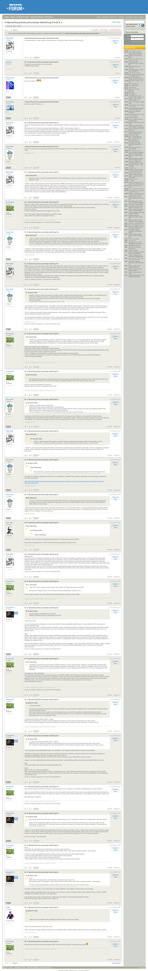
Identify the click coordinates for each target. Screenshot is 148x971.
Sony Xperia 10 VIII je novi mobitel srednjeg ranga (135, 132)
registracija (105, 17)
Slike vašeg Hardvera (134, 150)
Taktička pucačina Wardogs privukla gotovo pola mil (136, 194)
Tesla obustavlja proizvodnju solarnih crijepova (136, 213)
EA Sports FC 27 (133, 179)
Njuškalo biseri (132, 168)
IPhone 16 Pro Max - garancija (134, 89)
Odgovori (115, 40)
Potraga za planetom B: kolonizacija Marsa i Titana (135, 162)
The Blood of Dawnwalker (135, 204)
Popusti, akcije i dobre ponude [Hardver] (134, 266)
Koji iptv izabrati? (133, 250)
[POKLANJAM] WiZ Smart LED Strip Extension (135, 259)
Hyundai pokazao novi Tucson (134, 67)
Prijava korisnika (131, 32)
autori (135, 17)
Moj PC (8, 97)
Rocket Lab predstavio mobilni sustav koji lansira (135, 173)
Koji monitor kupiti (133, 135)
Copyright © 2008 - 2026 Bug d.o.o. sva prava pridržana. (74, 970)
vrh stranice (141, 967)
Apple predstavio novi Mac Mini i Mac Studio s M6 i (135, 159)
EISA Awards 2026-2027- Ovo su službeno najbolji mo (136, 202)
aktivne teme (113, 17)
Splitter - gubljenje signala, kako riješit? (135, 176)
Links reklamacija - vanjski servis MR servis (135, 70)
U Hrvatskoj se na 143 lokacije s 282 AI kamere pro (136, 96)
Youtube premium (133, 117)
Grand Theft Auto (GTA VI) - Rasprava (136, 129)
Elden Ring (131, 92)
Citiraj (115, 43)
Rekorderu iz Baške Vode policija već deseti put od (135, 206)
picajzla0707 (10, 608)
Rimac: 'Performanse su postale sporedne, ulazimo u (136, 78)
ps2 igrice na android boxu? (136, 223)
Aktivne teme (130, 48)
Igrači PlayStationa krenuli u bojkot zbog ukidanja (136, 252)
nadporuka (117, 142)
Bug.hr (7, 17)
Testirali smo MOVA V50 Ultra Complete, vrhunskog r (136, 126)
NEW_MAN (10, 38)
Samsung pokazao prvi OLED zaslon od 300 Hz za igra (136, 198)
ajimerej (9, 62)
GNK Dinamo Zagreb (134, 72)
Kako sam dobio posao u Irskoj (135, 186)
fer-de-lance (10, 202)
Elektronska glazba (133, 238)
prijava (99, 17)
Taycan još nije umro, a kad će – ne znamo (136, 115)
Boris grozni (10, 78)
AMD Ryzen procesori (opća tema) (134, 247)
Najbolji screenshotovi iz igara (135, 56)
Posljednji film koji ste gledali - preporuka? (136, 105)
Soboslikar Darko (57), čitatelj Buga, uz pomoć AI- (135, 243)
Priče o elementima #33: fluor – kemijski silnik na (135, 137)
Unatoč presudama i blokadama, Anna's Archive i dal (136, 263)
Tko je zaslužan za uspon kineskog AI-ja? (135, 120)
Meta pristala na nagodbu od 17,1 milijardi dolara (136, 75)
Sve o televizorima (133, 85)
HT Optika (131, 180)
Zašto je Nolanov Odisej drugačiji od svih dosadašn (135, 220)
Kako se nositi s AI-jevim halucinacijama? (135, 269)
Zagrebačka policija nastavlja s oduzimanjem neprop (135, 231)
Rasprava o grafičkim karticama (134, 112)
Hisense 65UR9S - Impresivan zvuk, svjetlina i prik (136, 63)
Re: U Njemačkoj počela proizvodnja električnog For (42, 62)
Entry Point (10, 146)
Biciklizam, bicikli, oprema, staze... (135, 156)
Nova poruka (116, 22)
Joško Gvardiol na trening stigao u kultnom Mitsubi (135, 210)
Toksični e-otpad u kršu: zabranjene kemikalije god (135, 255)
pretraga (141, 17)
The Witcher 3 (132, 94)
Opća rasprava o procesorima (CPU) (133, 140)
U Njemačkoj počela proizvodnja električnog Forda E (82, 33)
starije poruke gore (116, 30)
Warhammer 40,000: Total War (135, 81)
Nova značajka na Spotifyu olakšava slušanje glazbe (135, 153)
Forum (13, 17)
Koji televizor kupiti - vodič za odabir (135, 165)
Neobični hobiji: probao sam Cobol (136, 123)
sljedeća (15, 30)
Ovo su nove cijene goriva (135, 225)
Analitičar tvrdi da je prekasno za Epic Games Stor (135, 217)
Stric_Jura (9, 522)
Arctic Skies (10, 102)
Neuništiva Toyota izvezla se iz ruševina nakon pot (135, 170)
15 (27, 57)
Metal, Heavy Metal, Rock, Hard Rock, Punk (135, 59)
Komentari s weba (23, 17)
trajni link (117, 57)
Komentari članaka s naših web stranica (43, 17)
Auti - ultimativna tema (134, 51)
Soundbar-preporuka (134, 245)
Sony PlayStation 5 (133, 84)
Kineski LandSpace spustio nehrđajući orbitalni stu (136, 227)
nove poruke (129, 17)
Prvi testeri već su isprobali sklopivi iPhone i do (136, 191)
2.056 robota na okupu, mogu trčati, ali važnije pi (135, 53)
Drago (8, 907)
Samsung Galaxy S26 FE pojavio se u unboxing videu (136, 183)
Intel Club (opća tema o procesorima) (134, 148)
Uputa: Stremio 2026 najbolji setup (136, 102)
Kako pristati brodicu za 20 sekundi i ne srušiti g (135, 276)
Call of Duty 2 (132, 87)
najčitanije (121, 17)
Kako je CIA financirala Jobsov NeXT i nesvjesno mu (135, 236)
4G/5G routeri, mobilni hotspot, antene (134, 99)
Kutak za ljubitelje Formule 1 (136, 188)
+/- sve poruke (94, 30)
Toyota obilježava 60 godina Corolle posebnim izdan (136, 108)
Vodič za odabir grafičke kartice (135, 272)
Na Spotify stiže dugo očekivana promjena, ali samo (135, 144)
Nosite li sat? (132, 240)
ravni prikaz (104, 30)
